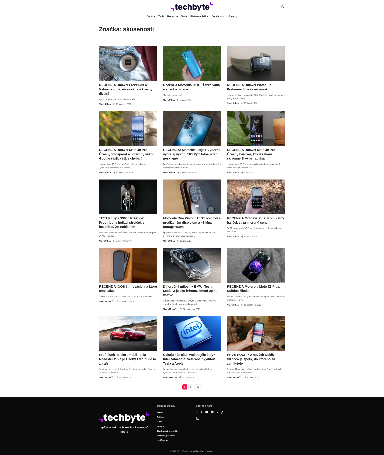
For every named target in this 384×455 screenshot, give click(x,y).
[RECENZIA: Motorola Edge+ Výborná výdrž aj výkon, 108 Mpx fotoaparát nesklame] (192, 128)
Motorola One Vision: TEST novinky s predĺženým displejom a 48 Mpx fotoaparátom (192, 222)
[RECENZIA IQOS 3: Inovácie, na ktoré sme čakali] (128, 265)
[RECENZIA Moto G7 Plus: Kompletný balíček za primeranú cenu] (256, 197)
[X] (201, 412)
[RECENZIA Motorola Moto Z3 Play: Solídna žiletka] (256, 265)
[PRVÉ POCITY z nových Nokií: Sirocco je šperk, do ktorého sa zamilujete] (256, 333)
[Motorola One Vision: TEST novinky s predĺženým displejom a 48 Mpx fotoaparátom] (192, 197)
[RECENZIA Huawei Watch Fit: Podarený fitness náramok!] (256, 63)
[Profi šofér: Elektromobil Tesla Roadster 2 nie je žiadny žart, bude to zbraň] (128, 333)
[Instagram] (217, 412)
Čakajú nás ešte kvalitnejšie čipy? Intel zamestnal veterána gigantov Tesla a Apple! (189, 359)
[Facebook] (197, 412)
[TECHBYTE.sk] (192, 6)
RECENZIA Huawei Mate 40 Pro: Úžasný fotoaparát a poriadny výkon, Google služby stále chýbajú (127, 154)
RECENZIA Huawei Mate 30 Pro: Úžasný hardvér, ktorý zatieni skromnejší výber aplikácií (251, 154)
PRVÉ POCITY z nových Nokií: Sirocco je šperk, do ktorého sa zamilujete (251, 359)
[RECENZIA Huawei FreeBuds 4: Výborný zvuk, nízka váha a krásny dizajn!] (128, 63)
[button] (282, 6)
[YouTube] (207, 412)
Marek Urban (105, 104)
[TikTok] (222, 412)
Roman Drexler (170, 377)
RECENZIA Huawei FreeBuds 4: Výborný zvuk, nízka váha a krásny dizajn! (125, 89)
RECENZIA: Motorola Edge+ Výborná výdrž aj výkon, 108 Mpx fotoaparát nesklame (191, 154)
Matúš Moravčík (106, 301)
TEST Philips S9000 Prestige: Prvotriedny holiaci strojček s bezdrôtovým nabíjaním (121, 222)
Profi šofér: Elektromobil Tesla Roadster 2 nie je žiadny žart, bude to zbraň (127, 359)
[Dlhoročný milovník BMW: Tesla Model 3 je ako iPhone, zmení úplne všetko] (192, 265)
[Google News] (212, 412)
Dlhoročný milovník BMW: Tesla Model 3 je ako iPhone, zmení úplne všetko (190, 291)
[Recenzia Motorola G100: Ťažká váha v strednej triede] (192, 63)
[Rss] (197, 418)
